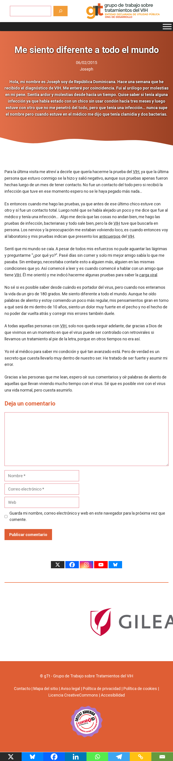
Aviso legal (70, 688)
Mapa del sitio (45, 688)
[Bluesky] (115, 564)
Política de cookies (140, 688)
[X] (57, 564)
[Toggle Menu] (167, 26)
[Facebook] (72, 564)
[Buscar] (60, 11)
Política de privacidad (102, 688)
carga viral (148, 275)
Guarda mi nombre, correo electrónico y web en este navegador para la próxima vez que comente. (87, 516)
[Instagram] (86, 564)
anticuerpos (110, 236)
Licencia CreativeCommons (73, 695)
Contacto (22, 688)
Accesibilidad (113, 695)
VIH (136, 171)
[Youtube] (101, 564)
